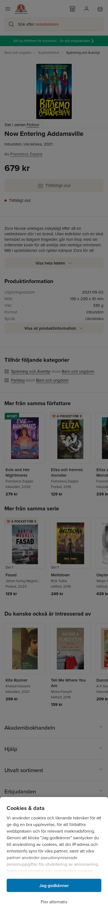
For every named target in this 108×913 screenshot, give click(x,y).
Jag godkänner (54, 885)
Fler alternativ (54, 902)
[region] (54, 855)
